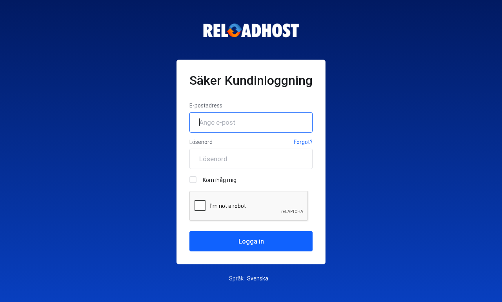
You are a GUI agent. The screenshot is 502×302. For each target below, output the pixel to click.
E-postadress (205, 105)
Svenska (258, 278)
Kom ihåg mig (219, 180)
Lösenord (201, 142)
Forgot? (303, 142)
